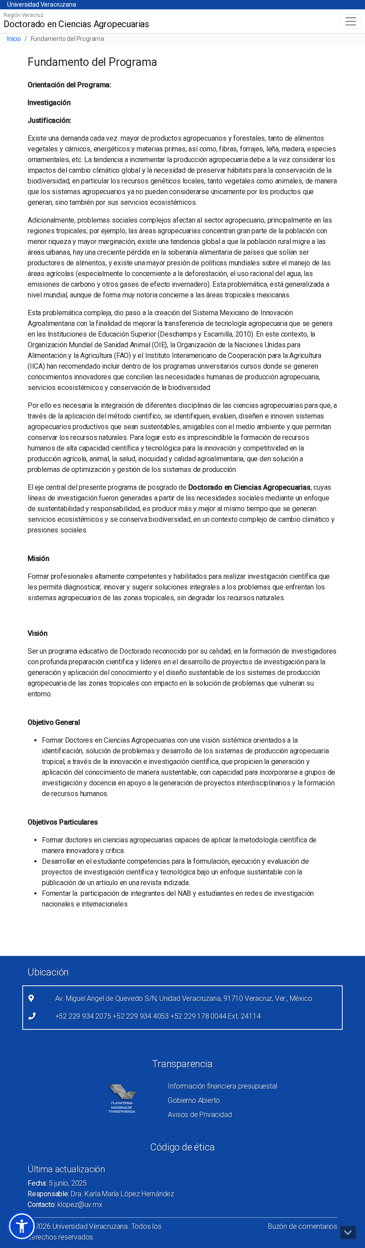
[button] (22, 1226)
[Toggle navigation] (350, 21)
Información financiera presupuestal (222, 1086)
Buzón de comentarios (302, 1226)
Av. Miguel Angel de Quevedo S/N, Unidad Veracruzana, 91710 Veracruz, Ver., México (183, 998)
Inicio (14, 38)
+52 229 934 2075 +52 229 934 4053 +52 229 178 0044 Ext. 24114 (158, 1016)
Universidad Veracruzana (41, 4)
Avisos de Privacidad (199, 1114)
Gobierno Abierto (194, 1100)
